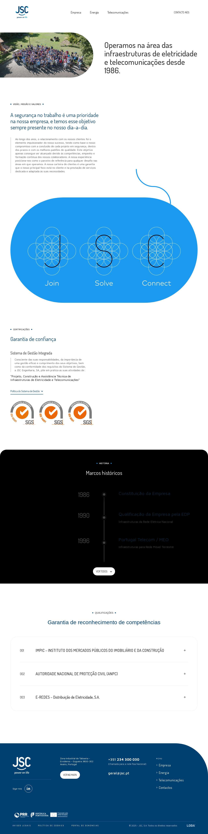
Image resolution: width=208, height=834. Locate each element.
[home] (22, 12)
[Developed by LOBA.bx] (191, 825)
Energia (94, 12)
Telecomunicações (117, 12)
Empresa (76, 12)
